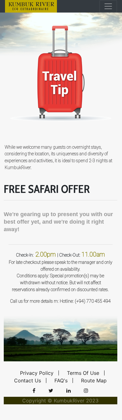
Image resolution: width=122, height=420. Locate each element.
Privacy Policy (36, 372)
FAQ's (61, 380)
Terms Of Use (83, 372)
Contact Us (27, 380)
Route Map (94, 380)
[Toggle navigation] (108, 6)
